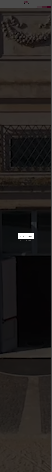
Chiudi (32, 233)
